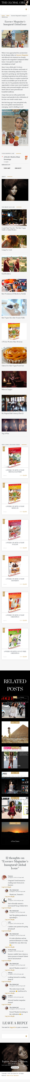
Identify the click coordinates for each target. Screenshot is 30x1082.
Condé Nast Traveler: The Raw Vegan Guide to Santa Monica (14, 229)
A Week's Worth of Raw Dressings (12, 158)
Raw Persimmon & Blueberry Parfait (14, 294)
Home (3, 15)
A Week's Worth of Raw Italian (15, 543)
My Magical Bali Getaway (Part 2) (12, 413)
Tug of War (5, 434)
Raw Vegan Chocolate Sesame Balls (13, 318)
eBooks (5, 475)
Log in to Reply (6, 887)
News (7, 15)
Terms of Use (10, 1075)
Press (15, 697)
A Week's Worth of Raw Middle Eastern (15, 471)
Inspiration (12, 823)
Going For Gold (7, 250)
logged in (13, 1027)
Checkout (18, 168)
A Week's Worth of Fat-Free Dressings (15, 652)
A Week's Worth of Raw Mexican (12, 342)
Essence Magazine (22, 55)
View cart (7, 168)
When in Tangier (7, 390)
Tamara (10, 876)
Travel (17, 722)
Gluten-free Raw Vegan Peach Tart (13, 366)
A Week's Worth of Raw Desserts (15, 580)
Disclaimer (16, 1075)
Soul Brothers (6, 274)
